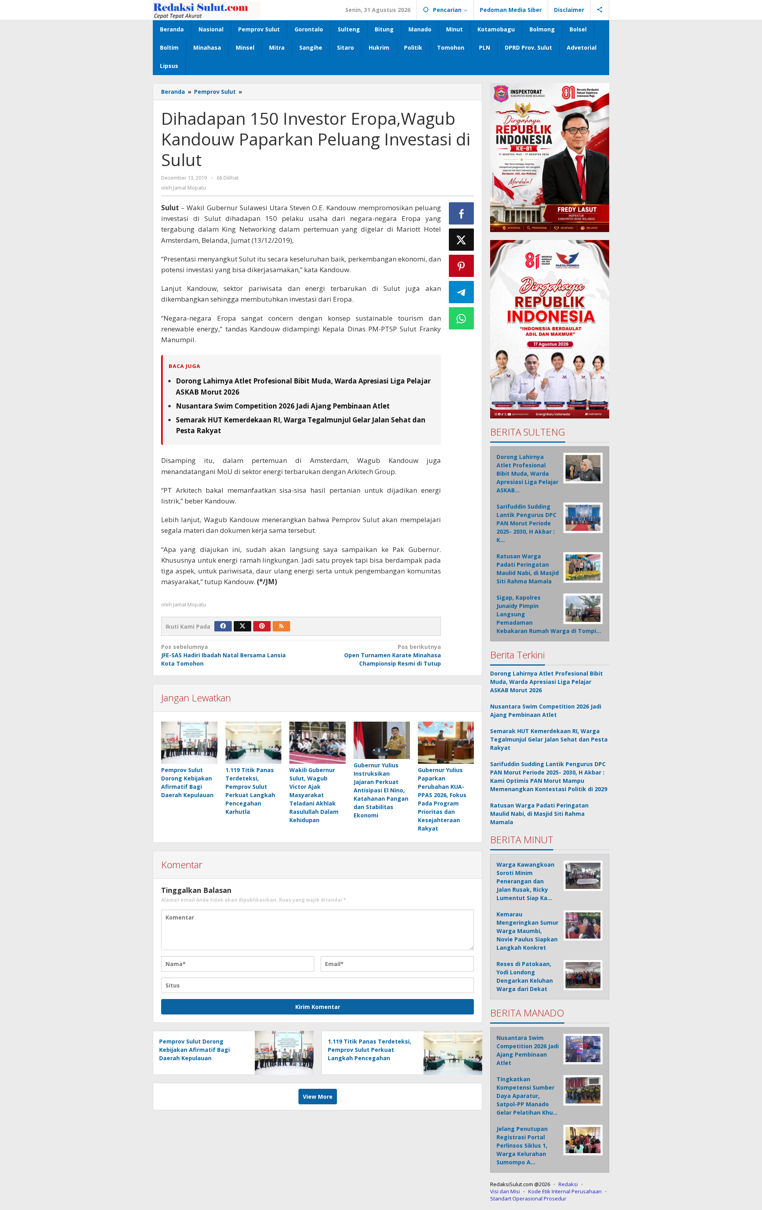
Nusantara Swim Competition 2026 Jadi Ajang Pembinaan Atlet (283, 405)
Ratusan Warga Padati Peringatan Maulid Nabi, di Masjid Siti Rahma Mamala (539, 814)
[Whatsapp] (461, 318)
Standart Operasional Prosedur (528, 1198)
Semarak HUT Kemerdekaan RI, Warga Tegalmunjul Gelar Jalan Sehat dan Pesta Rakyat (549, 739)
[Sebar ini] (461, 213)
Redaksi (568, 1184)
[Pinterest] (262, 626)
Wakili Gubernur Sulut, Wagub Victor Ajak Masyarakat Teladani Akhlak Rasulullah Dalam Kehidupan (314, 795)
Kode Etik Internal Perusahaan (565, 1191)
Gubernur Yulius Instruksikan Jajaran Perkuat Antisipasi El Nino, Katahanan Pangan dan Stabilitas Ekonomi (381, 790)
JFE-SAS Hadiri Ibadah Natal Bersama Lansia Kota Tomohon (223, 655)
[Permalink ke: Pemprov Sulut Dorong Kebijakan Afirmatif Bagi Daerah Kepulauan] (189, 743)
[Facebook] (223, 626)
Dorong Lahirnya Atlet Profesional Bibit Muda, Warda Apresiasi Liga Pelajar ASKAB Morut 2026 (546, 682)
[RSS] (281, 626)
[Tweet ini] (461, 239)
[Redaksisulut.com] (206, 10)
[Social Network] (600, 10)
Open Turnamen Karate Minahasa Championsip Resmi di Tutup (392, 655)
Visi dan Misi (505, 1191)
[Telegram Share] (461, 292)
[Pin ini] (461, 266)
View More (318, 1096)
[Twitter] (242, 626)
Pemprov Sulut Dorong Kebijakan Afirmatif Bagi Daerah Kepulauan (194, 1050)
